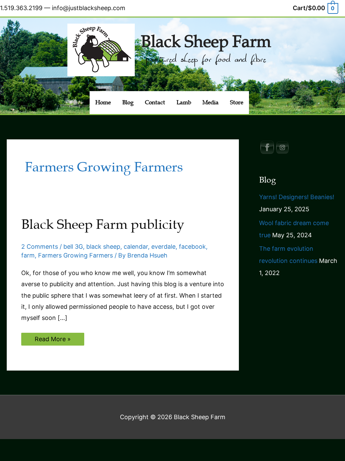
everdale (163, 246)
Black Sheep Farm (206, 42)
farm (28, 255)
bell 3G (73, 246)
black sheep (103, 246)
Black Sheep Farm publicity (102, 224)
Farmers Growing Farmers (75, 255)
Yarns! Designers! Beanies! (296, 196)
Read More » (52, 340)
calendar (136, 246)
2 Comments (39, 246)
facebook (192, 246)
